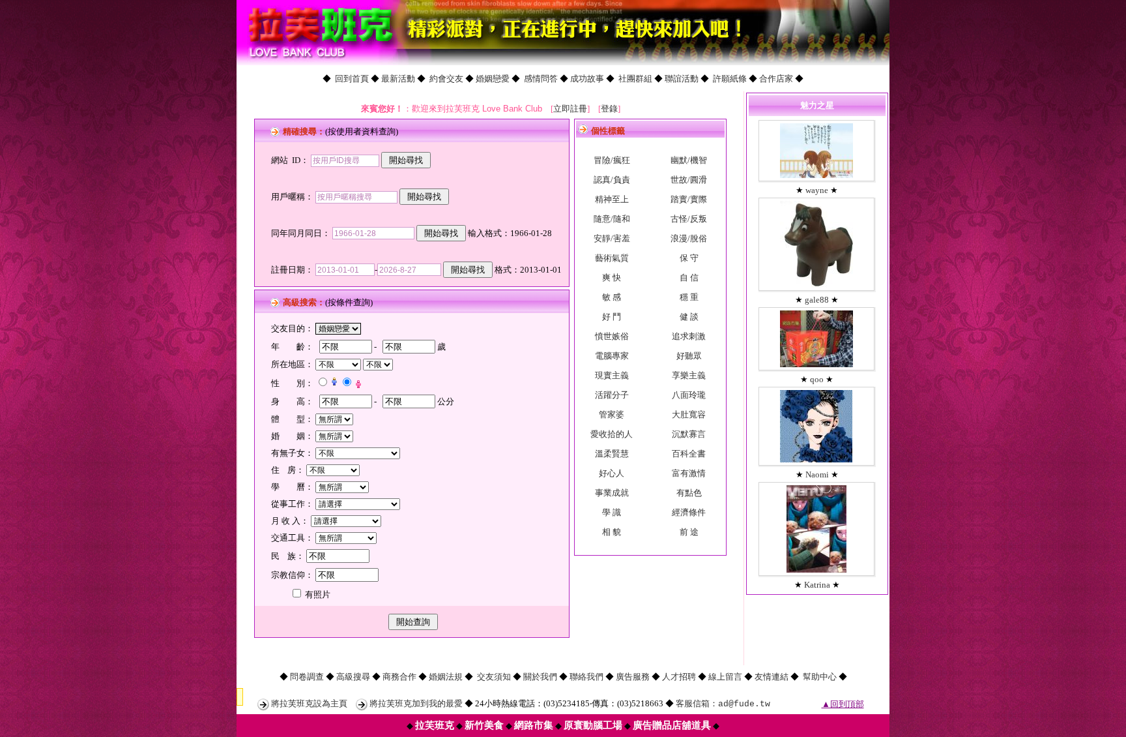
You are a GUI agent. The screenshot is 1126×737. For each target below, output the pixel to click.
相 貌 (611, 532)
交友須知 (494, 677)
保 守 (689, 258)
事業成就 (612, 493)
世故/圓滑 (689, 180)
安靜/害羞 (612, 238)
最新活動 (398, 78)
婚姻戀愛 (493, 78)
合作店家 (776, 78)
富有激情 (689, 473)
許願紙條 (730, 78)
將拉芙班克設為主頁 (309, 703)
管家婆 (611, 414)
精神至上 (612, 199)
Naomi (817, 474)
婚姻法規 (446, 677)
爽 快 (611, 277)
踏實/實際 (689, 199)
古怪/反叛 (689, 219)
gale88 (817, 300)
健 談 (689, 317)
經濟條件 (689, 512)
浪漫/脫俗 (689, 238)
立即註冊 (570, 108)
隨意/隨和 (612, 219)
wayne (816, 190)
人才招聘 (679, 677)
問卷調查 (307, 677)
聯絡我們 (586, 677)
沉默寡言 (689, 434)
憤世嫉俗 (612, 336)
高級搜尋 (353, 677)
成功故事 (587, 78)
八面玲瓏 (689, 395)
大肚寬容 (689, 414)
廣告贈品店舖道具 (672, 725)
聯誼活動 (682, 78)
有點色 (689, 493)
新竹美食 (484, 725)
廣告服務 (633, 677)
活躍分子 (612, 395)
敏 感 (611, 297)
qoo (817, 379)
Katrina (817, 585)
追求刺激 (689, 336)
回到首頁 (352, 78)
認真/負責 (612, 180)
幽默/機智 (689, 160)
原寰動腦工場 (593, 725)
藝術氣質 (612, 258)
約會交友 (446, 78)
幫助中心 (820, 677)
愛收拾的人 (611, 434)
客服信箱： (723, 703)
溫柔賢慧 (612, 454)
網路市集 (533, 725)
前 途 (689, 532)
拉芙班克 (434, 725)
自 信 (689, 277)
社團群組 (635, 78)
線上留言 (725, 677)
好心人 (611, 473)
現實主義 (612, 375)
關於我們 (540, 677)
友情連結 (771, 677)
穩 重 (689, 297)
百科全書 (689, 454)
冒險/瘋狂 (612, 160)
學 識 (611, 512)
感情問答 (541, 78)
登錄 (609, 108)
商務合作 (399, 677)
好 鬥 (611, 317)
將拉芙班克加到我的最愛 (416, 703)
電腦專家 (612, 356)
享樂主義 (689, 375)
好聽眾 (689, 356)
